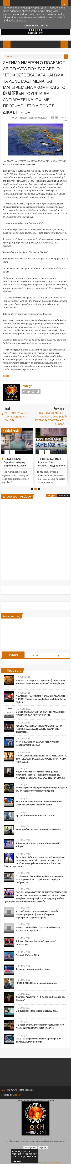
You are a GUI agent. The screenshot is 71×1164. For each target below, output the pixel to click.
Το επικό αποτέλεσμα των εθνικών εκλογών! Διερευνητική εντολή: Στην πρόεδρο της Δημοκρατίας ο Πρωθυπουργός (37, 914)
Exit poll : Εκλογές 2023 (27, 955)
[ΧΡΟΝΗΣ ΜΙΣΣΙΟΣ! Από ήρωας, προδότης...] (9, 983)
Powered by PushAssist (49, 1162)
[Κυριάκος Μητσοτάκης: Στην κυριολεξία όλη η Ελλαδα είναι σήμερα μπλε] (9, 928)
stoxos (6, 376)
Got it (44, 25)
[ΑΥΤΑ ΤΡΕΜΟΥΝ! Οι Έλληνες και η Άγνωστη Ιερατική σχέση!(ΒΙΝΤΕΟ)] (9, 742)
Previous (3, 440)
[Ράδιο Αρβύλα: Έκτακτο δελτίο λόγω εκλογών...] (9, 830)
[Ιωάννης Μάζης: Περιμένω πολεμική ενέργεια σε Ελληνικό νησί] (17, 441)
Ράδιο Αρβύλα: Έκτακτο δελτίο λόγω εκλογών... (39, 829)
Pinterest (38, 391)
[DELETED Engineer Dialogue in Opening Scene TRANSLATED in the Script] (9, 1039)
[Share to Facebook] (20, 444)
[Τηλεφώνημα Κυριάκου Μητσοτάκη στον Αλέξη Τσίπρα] (9, 844)
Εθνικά (10, 56)
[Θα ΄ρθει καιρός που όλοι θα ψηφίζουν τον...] (9, 1011)
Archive (35, 655)
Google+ (33, 391)
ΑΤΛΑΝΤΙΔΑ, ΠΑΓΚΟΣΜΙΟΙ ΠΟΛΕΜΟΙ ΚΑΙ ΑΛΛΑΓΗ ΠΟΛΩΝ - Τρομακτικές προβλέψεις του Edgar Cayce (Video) (41, 699)
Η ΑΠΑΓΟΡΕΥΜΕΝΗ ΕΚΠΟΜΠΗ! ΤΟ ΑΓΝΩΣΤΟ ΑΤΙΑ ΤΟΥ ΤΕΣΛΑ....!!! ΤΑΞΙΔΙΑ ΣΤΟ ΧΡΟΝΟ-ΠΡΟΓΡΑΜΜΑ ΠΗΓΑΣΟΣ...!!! (41, 759)
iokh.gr (14, 117)
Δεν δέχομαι (30, 1147)
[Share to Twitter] (24, 444)
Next (65, 440)
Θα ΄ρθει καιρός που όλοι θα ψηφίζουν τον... (37, 1011)
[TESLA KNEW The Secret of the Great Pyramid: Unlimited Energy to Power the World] (9, 802)
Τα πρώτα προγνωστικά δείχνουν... (33, 969)
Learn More (31, 25)
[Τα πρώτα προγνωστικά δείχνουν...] (9, 970)
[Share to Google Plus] (29, 444)
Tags (57, 655)
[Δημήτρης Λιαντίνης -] (9, 997)
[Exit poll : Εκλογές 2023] (9, 956)
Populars (13, 655)
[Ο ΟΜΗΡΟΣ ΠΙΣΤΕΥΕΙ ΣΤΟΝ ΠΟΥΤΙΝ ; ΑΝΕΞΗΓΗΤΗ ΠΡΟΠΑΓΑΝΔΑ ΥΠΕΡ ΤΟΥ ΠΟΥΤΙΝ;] (9, 712)
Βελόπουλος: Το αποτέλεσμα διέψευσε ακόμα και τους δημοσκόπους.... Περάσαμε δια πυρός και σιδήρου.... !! (39, 879)
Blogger (51, 495)
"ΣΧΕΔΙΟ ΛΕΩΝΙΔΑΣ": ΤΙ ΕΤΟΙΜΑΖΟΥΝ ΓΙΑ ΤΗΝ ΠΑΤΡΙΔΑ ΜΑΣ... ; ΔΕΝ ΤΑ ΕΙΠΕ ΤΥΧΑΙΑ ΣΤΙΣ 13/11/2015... (39, 729)
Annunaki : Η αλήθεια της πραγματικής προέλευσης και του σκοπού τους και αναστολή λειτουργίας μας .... (40, 683)
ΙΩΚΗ (3, 1090)
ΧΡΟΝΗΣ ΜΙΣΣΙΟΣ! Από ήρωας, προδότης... (36, 983)
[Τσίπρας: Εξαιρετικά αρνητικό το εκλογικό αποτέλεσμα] (9, 942)
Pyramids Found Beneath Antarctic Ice (35, 815)
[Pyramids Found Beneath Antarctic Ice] (9, 816)
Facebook (24, 391)
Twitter (28, 391)
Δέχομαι (43, 1147)
